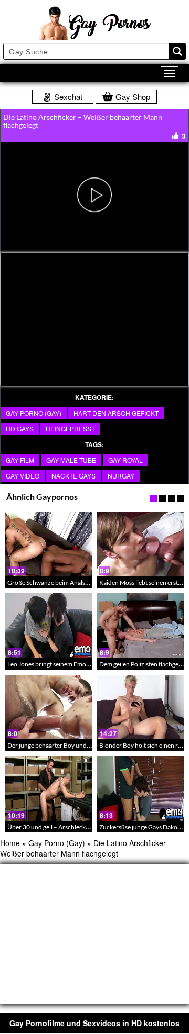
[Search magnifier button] (177, 51)
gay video (22, 475)
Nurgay (121, 475)
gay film (20, 459)
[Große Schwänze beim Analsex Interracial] (48, 544)
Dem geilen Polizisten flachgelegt (143, 664)
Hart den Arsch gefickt (116, 412)
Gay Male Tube (71, 459)
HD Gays (20, 428)
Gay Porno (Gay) (33, 412)
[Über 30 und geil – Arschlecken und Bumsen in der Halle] (48, 788)
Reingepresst (70, 428)
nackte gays (73, 475)
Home (10, 843)
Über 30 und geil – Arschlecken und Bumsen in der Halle (83, 827)
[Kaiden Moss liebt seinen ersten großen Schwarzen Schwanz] (140, 544)
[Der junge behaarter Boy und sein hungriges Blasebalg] (48, 707)
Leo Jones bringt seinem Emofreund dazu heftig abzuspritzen (90, 664)
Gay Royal (125, 459)
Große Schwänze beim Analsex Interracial (64, 582)
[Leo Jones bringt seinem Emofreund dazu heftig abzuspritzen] (48, 625)
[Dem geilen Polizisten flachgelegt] (140, 625)
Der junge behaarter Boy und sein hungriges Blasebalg (80, 745)
